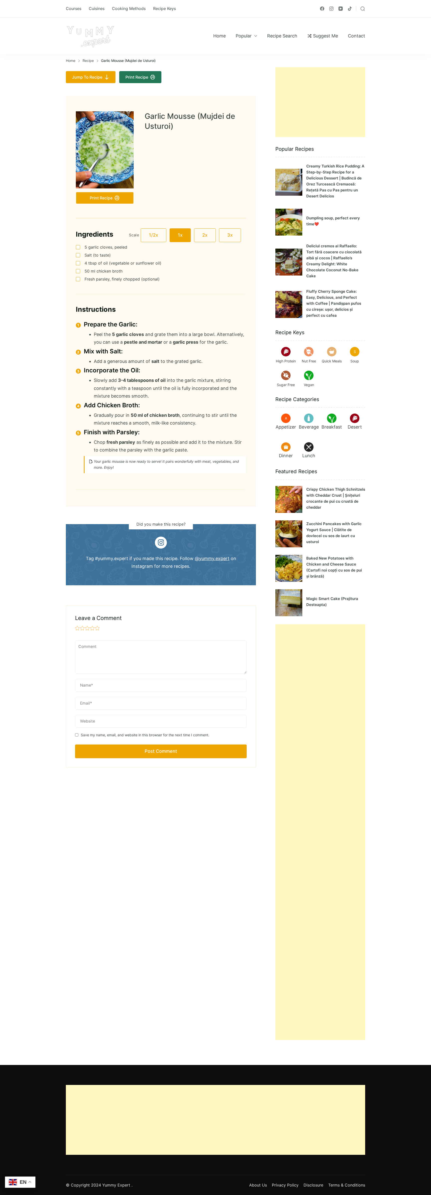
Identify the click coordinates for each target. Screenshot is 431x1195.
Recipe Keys (164, 8)
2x (205, 235)
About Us (258, 1185)
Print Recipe (136, 77)
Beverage (309, 427)
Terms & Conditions (346, 1185)
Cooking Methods (129, 8)
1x (180, 235)
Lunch (308, 455)
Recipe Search (282, 35)
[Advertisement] (320, 102)
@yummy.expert (212, 558)
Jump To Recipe (87, 77)
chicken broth (103, 271)
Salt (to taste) (98, 255)
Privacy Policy (285, 1185)
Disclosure (313, 1185)
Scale (134, 235)
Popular (244, 35)
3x (230, 235)
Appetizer (286, 427)
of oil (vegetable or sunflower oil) (123, 263)
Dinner (286, 455)
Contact (356, 35)
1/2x (153, 235)
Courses (73, 8)
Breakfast (332, 427)
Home (219, 35)
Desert (355, 427)
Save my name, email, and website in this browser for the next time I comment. (145, 735)
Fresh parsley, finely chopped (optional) (122, 279)
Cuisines (97, 8)
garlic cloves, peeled (106, 247)
